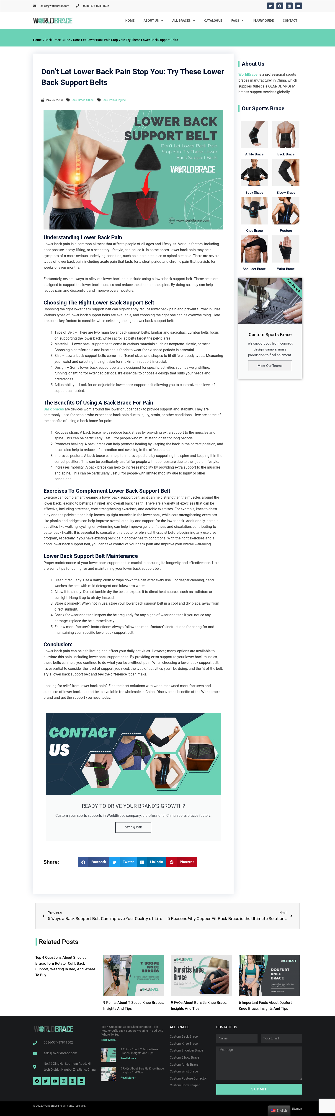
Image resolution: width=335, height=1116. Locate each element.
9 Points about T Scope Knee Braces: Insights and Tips (139, 1051)
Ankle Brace (254, 154)
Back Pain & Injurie (114, 100)
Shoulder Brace (254, 269)
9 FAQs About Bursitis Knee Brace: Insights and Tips (143, 1070)
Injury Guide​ (263, 20)
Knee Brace (254, 231)
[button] (94, 862)
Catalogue (213, 20)
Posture (286, 231)
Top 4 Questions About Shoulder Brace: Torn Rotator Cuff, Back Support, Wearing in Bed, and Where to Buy (132, 1030)
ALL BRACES (181, 20)
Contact (290, 20)
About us (151, 20)
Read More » (109, 1039)
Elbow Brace (286, 193)
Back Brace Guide (57, 40)
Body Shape (254, 193)
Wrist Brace (286, 269)
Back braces (54, 409)
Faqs (235, 20)
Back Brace (285, 154)
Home (129, 20)
